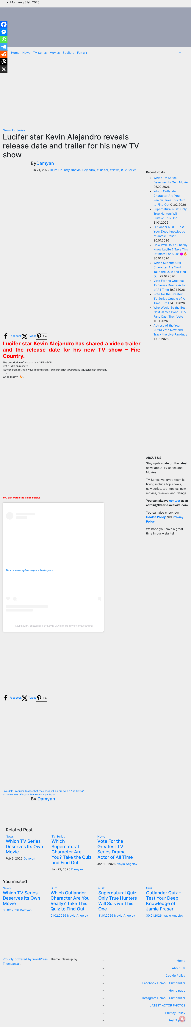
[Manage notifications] (182, 1019)
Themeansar (11, 963)
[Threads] (3, 61)
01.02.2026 (59, 915)
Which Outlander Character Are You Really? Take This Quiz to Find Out (70, 901)
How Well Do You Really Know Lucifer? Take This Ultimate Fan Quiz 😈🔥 (171, 249)
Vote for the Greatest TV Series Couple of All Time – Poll (170, 298)
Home (15, 52)
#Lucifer (102, 170)
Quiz (54, 888)
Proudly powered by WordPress (25, 959)
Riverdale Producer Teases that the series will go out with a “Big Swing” (43, 791)
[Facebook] (3, 24)
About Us (178, 968)
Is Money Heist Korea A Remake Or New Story (29, 794)
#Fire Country (60, 170)
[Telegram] (3, 47)
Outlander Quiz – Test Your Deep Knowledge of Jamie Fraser (169, 231)
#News (114, 170)
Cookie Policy (175, 975)
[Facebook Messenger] (3, 32)
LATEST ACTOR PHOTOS (167, 1005)
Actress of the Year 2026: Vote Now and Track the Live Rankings (170, 330)
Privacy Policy (175, 1013)
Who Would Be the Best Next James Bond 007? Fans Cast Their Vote (170, 312)
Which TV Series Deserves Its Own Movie (24, 846)
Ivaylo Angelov (127, 864)
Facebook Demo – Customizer (163, 983)
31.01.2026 (106, 915)
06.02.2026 (11, 910)
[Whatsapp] (3, 39)
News (26, 52)
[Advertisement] (71, 92)
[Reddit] (3, 54)
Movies (55, 52)
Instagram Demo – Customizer (163, 998)
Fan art (82, 52)
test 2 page (177, 1020)
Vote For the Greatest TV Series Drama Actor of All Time (115, 849)
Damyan (45, 163)
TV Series (40, 52)
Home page (177, 990)
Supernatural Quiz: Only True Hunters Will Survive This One (170, 213)
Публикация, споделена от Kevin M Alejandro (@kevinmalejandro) (53, 625)
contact (174, 500)
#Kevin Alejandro (83, 170)
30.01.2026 (154, 915)
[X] (3, 69)
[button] (180, 52)
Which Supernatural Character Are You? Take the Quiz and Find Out (71, 851)
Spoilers (68, 52)
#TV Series (128, 170)
